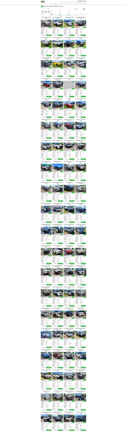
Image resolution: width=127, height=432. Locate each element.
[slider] (58, 15)
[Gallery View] (83, 9)
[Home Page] (43, 1)
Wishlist (50, 27)
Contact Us (49, 35)
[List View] (85, 9)
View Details (43, 35)
